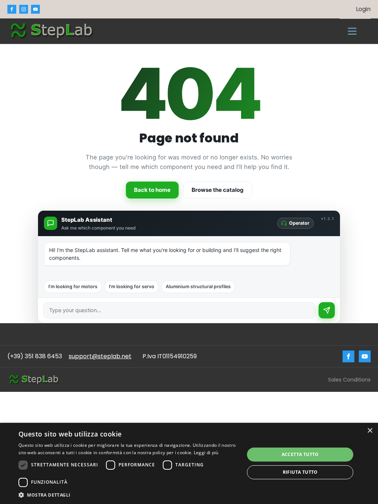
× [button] (369, 431)
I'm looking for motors (72, 286)
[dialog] (189, 463)
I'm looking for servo (131, 286)
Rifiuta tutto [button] (300, 472)
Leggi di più (206, 452)
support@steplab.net (100, 356)
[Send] (327, 310)
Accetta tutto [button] (300, 454)
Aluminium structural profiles (198, 286)
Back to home (152, 189)
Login (363, 9)
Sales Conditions (349, 379)
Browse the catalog (218, 189)
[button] (128, 494)
